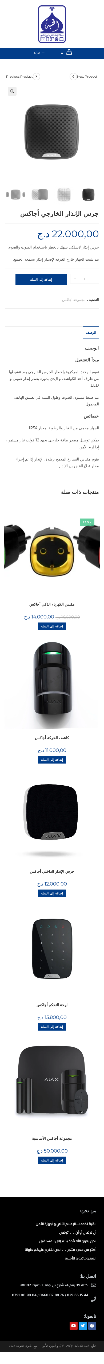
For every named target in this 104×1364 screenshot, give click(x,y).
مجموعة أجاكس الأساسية (52, 1138)
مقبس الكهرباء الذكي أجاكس (52, 604)
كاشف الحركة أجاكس (52, 737)
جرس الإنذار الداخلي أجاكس (52, 871)
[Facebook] (92, 1326)
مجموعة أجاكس (73, 299)
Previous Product (19, 76)
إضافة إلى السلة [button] (52, 626)
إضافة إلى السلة (41, 280)
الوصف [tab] (91, 332)
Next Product (87, 76)
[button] (12, 91)
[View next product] (73, 76)
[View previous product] (36, 76)
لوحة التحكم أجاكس (52, 1004)
